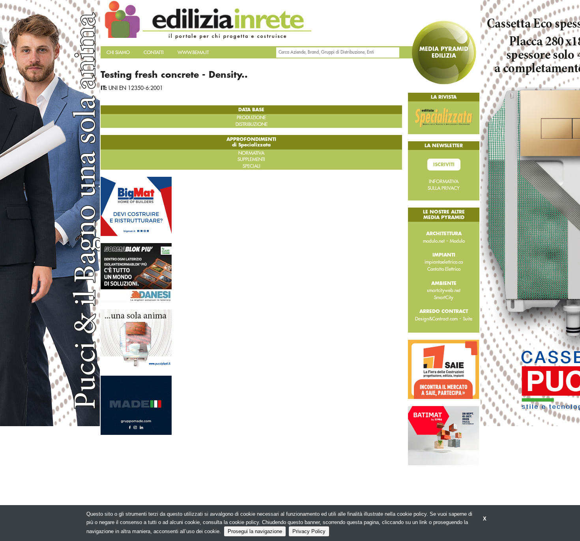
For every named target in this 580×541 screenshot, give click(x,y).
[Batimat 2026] (443, 435)
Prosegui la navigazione (255, 531)
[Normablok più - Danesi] (136, 272)
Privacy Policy (309, 531)
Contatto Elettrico (443, 269)
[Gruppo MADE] (136, 405)
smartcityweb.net (443, 290)
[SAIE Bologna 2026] (443, 369)
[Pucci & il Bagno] (136, 338)
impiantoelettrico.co (444, 262)
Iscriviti (444, 164)
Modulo (457, 241)
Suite (467, 318)
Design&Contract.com (436, 318)
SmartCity (443, 297)
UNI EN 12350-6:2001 (136, 88)
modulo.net (434, 241)
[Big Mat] (136, 206)
